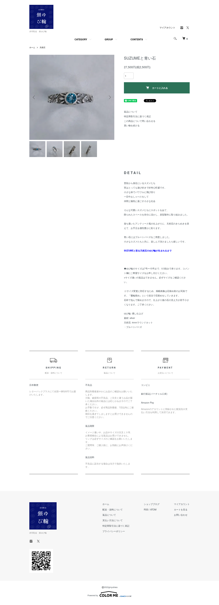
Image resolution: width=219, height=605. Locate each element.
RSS (146, 509)
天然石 (42, 47)
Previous (34, 97)
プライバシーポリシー (113, 531)
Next (109, 97)
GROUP (109, 39)
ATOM (153, 509)
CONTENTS (137, 39)
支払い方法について (112, 520)
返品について (130, 111)
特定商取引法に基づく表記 (137, 116)
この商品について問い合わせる (139, 121)
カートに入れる (160, 87)
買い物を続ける (132, 125)
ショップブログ (152, 504)
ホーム (32, 47)
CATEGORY (81, 39)
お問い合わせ (180, 514)
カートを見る (180, 509)
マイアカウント (167, 27)
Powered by (93, 595)
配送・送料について (112, 509)
